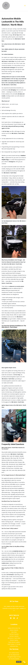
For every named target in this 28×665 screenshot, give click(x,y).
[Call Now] (24, 662)
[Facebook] (10, 618)
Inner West (14, 632)
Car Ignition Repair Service (14, 656)
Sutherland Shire (14, 646)
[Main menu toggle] (25, 5)
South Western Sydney (14, 642)
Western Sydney (14, 640)
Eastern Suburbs (14, 630)
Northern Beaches (14, 634)
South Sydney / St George (14, 644)
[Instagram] (14, 618)
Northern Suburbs (14, 636)
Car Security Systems (14, 658)
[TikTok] (17, 618)
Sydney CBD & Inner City (14, 628)
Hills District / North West (14, 638)
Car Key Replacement (14, 654)
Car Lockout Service (14, 652)
